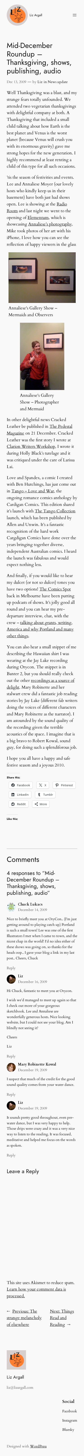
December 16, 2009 (32, 981)
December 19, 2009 (32, 1070)
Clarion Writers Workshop (31, 446)
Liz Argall (36, 15)
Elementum (38, 218)
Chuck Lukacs (30, 904)
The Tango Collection (55, 511)
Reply (11, 968)
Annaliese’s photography (50, 224)
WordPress (38, 1446)
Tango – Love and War (32, 491)
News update (58, 81)
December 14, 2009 (32, 909)
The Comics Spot (55, 589)
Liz (39, 81)
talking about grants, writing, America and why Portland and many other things (40, 629)
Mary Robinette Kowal (37, 1064)
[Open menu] (74, 15)
